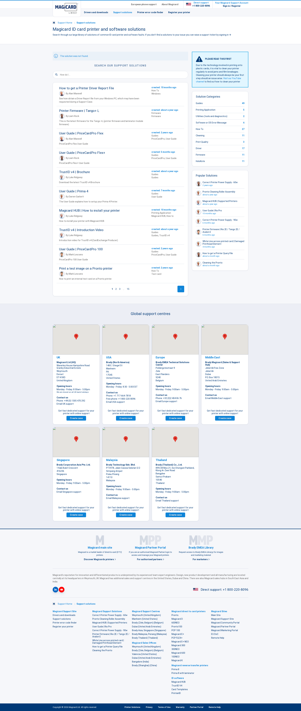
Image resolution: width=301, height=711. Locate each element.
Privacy (149, 707)
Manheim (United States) (145, 619)
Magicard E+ (178, 634)
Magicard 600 (178, 653)
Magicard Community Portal (225, 622)
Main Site (216, 615)
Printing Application (205, 110)
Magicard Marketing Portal (224, 630)
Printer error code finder (150, 12)
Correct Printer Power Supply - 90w (109, 630)
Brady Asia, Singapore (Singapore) (149, 630)
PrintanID (176, 693)
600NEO (176, 622)
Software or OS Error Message (211, 122)
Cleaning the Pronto (102, 650)
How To (199, 129)
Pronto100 (177, 626)
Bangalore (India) (140, 661)
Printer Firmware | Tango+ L (79, 111)
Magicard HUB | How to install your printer (89, 210)
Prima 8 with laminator (183, 673)
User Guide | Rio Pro (102, 626)
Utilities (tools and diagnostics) (211, 116)
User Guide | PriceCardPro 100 (81, 249)
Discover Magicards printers (99, 559)
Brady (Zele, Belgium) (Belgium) (148, 622)
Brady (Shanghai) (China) (144, 665)
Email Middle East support (218, 398)
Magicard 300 (178, 645)
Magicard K (177, 660)
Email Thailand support (167, 500)
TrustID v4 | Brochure (74, 172)
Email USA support (115, 402)
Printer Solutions (132, 707)
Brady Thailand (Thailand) (145, 638)
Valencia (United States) (144, 654)
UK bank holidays (81, 392)
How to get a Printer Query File (107, 646)
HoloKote (200, 161)
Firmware (200, 155)
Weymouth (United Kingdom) (146, 615)
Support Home (65, 22)
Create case (76, 418)
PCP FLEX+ (177, 638)
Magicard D (177, 619)
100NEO (176, 656)
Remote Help (217, 638)
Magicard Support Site (222, 619)
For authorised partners (150, 559)
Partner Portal (196, 707)
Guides (199, 103)
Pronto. (175, 615)
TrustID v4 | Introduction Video (81, 230)
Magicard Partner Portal (223, 626)
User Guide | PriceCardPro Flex (81, 133)
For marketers (200, 559)
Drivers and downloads (96, 12)
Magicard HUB (179, 682)
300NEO (176, 649)
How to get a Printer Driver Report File (86, 88)
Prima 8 (175, 669)
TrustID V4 (177, 685)
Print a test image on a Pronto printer (85, 268)
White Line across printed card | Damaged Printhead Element (108, 641)
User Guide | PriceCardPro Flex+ (82, 153)
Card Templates (180, 689)
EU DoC (214, 634)
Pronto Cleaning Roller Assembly (108, 619)
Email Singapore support (69, 492)
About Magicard (170, 4)
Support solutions (122, 12)
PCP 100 (176, 630)
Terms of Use (164, 707)
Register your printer (179, 12)
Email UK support (65, 404)
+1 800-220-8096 (201, 6)
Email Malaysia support (117, 498)
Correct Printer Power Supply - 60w (109, 615)
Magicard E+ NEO (180, 641)
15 (128, 289)
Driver (199, 148)
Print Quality (202, 142)
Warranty (180, 707)
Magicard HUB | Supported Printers (109, 622)
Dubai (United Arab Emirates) (146, 626)
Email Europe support (166, 401)
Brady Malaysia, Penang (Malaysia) (149, 634)
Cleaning (200, 135)
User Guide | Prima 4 (73, 191)
